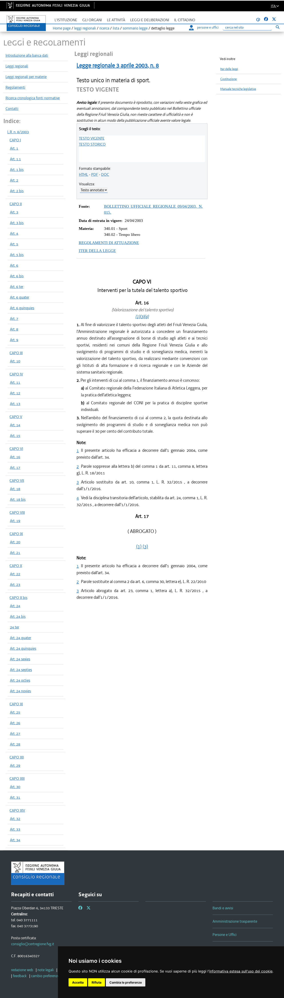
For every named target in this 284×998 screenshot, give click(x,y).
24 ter (14, 627)
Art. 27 (15, 733)
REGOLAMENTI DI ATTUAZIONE (109, 243)
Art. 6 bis (17, 276)
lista (116, 28)
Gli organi (92, 20)
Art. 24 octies (20, 680)
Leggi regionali (17, 66)
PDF (94, 174)
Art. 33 (15, 829)
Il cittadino (184, 20)
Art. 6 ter (16, 286)
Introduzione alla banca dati (27, 55)
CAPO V (16, 416)
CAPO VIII (17, 512)
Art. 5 (14, 244)
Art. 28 (15, 744)
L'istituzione (66, 20)
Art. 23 (15, 584)
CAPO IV (16, 374)
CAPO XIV (17, 810)
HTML (83, 174)
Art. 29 (15, 765)
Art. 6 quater (19, 297)
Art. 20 (15, 542)
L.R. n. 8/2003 (18, 131)
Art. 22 (15, 573)
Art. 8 (14, 329)
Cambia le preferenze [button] (125, 982)
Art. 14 (15, 425)
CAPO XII (17, 757)
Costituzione (228, 79)
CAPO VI (16, 448)
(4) (146, 316)
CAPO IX (16, 533)
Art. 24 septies (21, 669)
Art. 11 (15, 382)
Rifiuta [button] (96, 982)
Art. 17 (15, 467)
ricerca (104, 28)
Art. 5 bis (17, 254)
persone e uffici (208, 27)
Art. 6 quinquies (22, 307)
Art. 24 (15, 605)
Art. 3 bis (17, 222)
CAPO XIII (17, 778)
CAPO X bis (18, 597)
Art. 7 (14, 318)
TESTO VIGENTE (92, 138)
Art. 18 (15, 488)
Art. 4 (14, 233)
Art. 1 (14, 148)
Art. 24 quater (20, 637)
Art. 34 (15, 840)
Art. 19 (15, 520)
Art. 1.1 (15, 159)
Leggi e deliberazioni (149, 20)
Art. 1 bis (17, 169)
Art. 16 (15, 456)
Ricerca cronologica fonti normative (33, 98)
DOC (105, 174)
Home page (62, 28)
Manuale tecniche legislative (238, 89)
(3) (142, 316)
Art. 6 (14, 265)
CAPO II (16, 204)
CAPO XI (16, 704)
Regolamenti (15, 87)
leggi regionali (85, 28)
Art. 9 (14, 339)
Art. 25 (15, 712)
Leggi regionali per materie (26, 76)
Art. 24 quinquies (23, 648)
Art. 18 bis (18, 499)
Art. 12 (15, 393)
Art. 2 (14, 180)
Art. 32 (15, 818)
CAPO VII (17, 480)
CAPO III (16, 352)
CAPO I (15, 140)
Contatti (12, 108)
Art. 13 (15, 403)
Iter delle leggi (229, 69)
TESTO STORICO (92, 144)
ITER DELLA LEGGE (97, 251)
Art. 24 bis (18, 616)
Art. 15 (15, 435)
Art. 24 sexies (20, 659)
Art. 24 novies (20, 691)
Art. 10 (15, 361)
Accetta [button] (78, 982)
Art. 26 (15, 722)
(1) (137, 316)
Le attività (116, 20)
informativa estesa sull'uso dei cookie (240, 971)
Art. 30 (15, 786)
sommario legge (135, 28)
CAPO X (16, 565)
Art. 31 (15, 797)
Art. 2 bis (17, 190)
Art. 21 (15, 552)
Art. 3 (14, 212)
